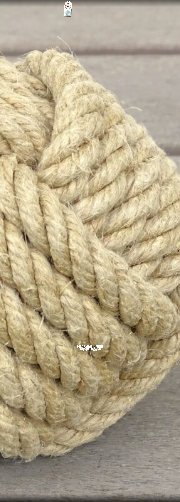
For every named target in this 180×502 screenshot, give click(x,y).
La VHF (86, 1)
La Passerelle (81, 1)
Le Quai (73, 1)
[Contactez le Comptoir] (115, 2)
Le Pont (76, 1)
